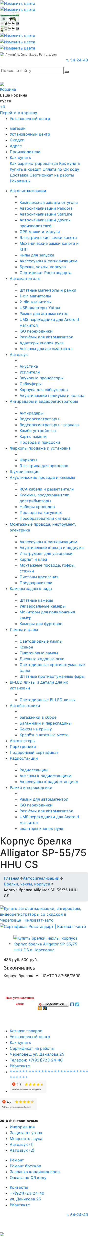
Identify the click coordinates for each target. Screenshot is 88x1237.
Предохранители (36, 582)
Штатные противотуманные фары (52, 676)
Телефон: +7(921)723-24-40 (36, 1060)
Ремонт (17, 1160)
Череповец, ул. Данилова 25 (37, 1054)
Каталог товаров (26, 1030)
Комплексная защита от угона (49, 202)
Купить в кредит (25, 169)
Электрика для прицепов (44, 465)
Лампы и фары (24, 629)
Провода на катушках (41, 512)
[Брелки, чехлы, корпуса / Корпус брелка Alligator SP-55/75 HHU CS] (48, 943)
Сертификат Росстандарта (45, 272)
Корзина (8, 89)
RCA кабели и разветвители (47, 489)
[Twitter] (77, 1003)
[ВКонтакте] (72, 1003)
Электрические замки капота (48, 237)
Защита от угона (26, 1132)
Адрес (16, 145)
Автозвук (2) (22, 1150)
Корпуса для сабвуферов (44, 389)
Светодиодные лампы (41, 641)
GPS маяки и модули (40, 231)
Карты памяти (33, 436)
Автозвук (19, 354)
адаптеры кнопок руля (41, 828)
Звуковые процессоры (42, 377)
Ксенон (26, 647)
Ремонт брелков (25, 1165)
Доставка (19, 175)
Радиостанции (24, 758)
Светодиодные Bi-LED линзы (48, 699)
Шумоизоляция (24, 471)
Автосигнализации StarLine (46, 214)
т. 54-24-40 (77, 60)
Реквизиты (20, 180)
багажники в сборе (38, 717)
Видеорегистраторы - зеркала (49, 424)
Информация (22, 1126)
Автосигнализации (28, 190)
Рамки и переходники (31, 787)
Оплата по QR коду (61, 169)
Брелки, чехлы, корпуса (43, 266)
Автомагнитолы (25, 278)
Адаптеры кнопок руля (42, 342)
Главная (11, 878)
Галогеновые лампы (39, 652)
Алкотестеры (22, 740)
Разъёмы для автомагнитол (46, 336)
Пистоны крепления (39, 576)
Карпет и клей (33, 559)
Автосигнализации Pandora (46, 208)
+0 (2, 106)
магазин (17, 128)
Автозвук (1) (22, 1144)
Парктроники (23, 746)
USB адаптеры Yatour (40, 307)
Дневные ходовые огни (42, 658)
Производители (25, 151)
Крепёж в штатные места (44, 734)
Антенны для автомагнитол (46, 348)
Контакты (19, 1187)
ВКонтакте (20, 1065)
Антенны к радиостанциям (45, 775)
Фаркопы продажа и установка (40, 448)
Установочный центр (30, 118)
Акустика (29, 366)
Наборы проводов (37, 506)
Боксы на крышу (36, 728)
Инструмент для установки (46, 553)
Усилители (30, 372)
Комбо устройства (38, 430)
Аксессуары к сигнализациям (48, 260)
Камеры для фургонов (41, 623)
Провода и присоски (40, 442)
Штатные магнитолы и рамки (48, 290)
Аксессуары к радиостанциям (49, 781)
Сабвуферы (31, 383)
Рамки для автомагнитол (44, 313)
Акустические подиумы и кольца (52, 395)
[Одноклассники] (39, 1007)
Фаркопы (28, 459)
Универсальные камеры (43, 606)
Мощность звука (26, 1138)
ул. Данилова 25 (25, 1199)
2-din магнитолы (36, 301)
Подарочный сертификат (34, 752)
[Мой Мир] (44, 1007)
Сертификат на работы (52, 175)
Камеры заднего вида (31, 588)
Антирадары (32, 413)
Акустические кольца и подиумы (52, 547)
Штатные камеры (36, 600)
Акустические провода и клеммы (42, 477)
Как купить (20, 157)
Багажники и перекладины (45, 723)
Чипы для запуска (37, 255)
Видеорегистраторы (39, 418)
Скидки (17, 139)
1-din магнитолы (35, 296)
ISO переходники (36, 331)
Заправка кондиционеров (35, 1171)
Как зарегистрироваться (34, 163)
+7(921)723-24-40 (27, 1193)
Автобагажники (25, 705)
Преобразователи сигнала (45, 518)
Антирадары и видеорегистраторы (44, 401)
